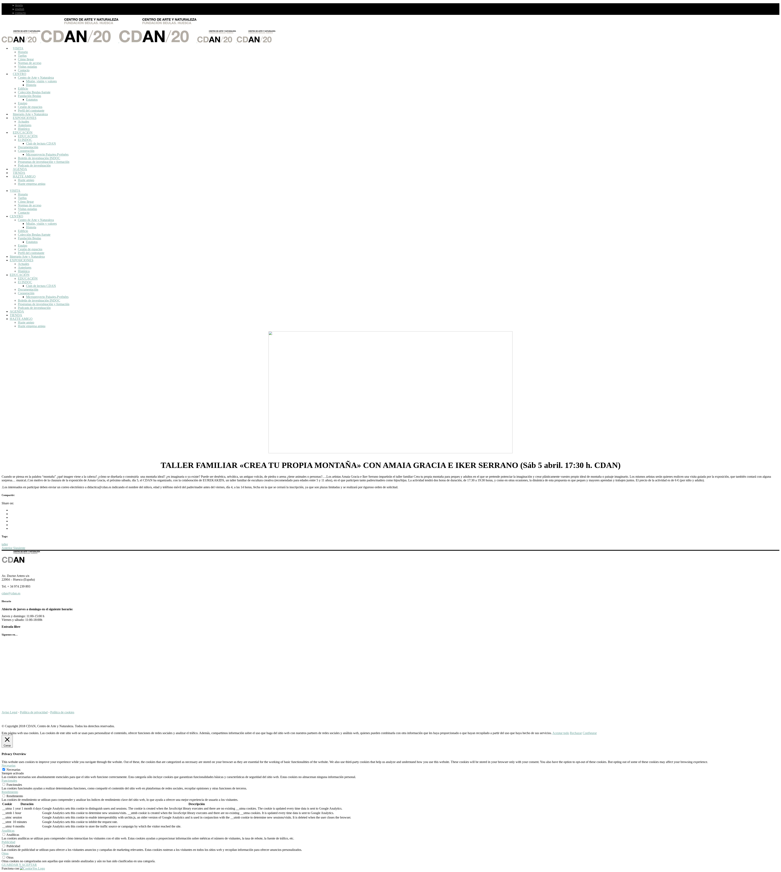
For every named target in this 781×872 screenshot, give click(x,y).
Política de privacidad (34, 712)
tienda (19, 5)
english (19, 9)
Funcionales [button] (9, 780)
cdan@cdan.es (11, 593)
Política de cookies (62, 712)
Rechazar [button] (576, 733)
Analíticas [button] (8, 830)
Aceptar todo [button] (560, 733)
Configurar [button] (590, 733)
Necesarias (13, 769)
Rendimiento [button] (10, 792)
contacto (20, 13)
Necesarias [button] (8, 765)
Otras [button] (5, 853)
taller (5, 544)
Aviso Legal (9, 712)
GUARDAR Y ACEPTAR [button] (19, 865)
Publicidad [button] (8, 842)
